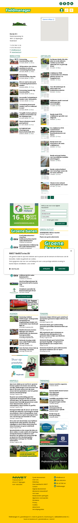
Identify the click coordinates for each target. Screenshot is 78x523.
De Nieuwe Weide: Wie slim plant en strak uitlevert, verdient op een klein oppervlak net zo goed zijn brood (59, 62)
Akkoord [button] (61, 269)
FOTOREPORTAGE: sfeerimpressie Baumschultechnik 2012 (27, 130)
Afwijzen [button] (46, 269)
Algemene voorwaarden (40, 498)
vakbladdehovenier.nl (61, 517)
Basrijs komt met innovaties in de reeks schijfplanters (57, 143)
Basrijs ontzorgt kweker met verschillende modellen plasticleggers (59, 157)
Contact (34, 486)
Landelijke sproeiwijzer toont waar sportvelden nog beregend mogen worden (58, 400)
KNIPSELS (14, 380)
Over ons (35, 480)
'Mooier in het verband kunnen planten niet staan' (59, 184)
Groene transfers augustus (58, 384)
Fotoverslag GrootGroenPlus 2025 (26, 60)
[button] (14, 269)
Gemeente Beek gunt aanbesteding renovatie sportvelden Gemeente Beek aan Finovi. (54, 326)
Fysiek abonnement (38, 477)
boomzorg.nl (49, 517)
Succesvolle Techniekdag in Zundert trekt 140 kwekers (28, 98)
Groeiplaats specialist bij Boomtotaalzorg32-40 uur (27, 290)
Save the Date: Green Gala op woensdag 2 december (28, 349)
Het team (35, 493)
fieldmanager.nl (14, 517)
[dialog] (39, 261)
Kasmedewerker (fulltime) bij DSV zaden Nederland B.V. (28, 246)
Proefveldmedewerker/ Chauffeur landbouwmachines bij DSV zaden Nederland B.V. (27, 238)
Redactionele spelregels (40, 496)
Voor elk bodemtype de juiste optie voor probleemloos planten (57, 88)
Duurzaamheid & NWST (40, 484)
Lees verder (31, 264)
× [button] (71, 251)
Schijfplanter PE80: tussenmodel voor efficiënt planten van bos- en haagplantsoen (59, 75)
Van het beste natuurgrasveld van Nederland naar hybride (56, 407)
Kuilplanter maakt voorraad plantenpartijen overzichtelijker (59, 102)
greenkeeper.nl (25, 517)
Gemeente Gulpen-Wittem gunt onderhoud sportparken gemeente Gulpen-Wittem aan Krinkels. (54, 318)
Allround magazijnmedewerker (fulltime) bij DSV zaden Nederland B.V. (26, 274)
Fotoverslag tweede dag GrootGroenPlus (27, 91)
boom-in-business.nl (30, 519)
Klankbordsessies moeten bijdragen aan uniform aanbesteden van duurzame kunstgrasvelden (28, 332)
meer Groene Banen (24, 296)
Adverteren (36, 507)
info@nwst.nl (60, 477)
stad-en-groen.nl (37, 517)
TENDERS (44, 313)
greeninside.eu (43, 519)
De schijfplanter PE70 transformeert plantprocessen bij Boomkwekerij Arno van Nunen (58, 131)
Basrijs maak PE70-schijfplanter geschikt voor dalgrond (59, 116)
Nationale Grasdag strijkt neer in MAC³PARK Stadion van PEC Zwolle (27, 342)
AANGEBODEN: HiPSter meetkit (50, 233)
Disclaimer (35, 500)
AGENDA (14, 313)
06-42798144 (61, 483)
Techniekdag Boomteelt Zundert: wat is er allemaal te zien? (28, 106)
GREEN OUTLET (47, 229)
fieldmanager (60, 486)
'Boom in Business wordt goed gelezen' (27, 122)
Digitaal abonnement (39, 489)
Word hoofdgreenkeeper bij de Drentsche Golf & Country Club (28, 283)
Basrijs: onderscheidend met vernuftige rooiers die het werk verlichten (58, 171)
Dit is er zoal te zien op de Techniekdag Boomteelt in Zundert (28, 83)
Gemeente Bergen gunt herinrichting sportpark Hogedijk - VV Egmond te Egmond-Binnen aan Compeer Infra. (52, 341)
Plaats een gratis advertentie (49, 237)
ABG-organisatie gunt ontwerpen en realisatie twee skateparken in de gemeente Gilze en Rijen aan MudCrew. (52, 334)
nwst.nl (52, 519)
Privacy (34, 502)
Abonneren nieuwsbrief (40, 491)
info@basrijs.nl (16, 50)
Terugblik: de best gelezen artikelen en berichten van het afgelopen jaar (28, 114)
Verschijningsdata (38, 509)
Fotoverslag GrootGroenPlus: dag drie (27, 75)
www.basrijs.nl (16, 52)
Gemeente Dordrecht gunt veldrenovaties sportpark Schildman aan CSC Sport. (53, 348)
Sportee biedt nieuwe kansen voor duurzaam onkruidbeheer (58, 392)
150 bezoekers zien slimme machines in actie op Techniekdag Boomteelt (28, 68)
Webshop (35, 482)
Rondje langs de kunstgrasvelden (54, 414)
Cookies (35, 505)
